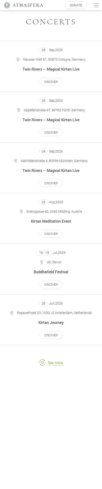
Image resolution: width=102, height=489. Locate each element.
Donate (76, 5)
